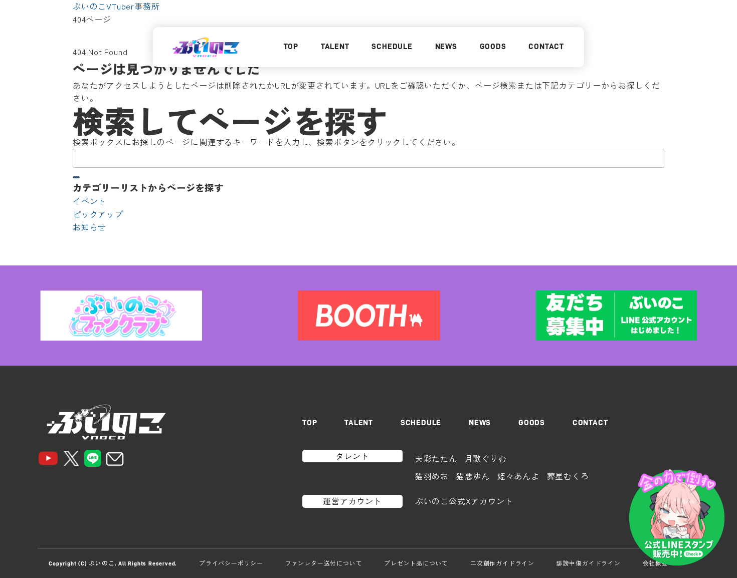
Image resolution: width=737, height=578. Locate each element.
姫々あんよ (518, 476)
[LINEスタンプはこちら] (677, 518)
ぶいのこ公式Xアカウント (464, 501)
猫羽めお (432, 476)
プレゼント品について (416, 563)
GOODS (493, 47)
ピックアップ (98, 214)
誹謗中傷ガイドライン (589, 563)
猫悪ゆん (473, 476)
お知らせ (89, 227)
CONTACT (546, 47)
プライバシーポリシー (231, 563)
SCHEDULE (392, 47)
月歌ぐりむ (486, 458)
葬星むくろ (568, 476)
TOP (291, 47)
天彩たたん (436, 458)
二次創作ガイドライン (502, 563)
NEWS (446, 47)
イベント (89, 201)
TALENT (335, 47)
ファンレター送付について (323, 563)
